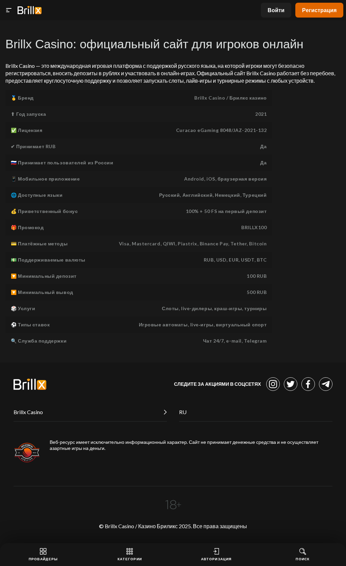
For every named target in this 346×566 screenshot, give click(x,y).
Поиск (303, 559)
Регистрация (319, 10)
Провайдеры (43, 559)
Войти (276, 10)
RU (183, 412)
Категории (130, 559)
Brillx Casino (28, 412)
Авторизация (216, 559)
